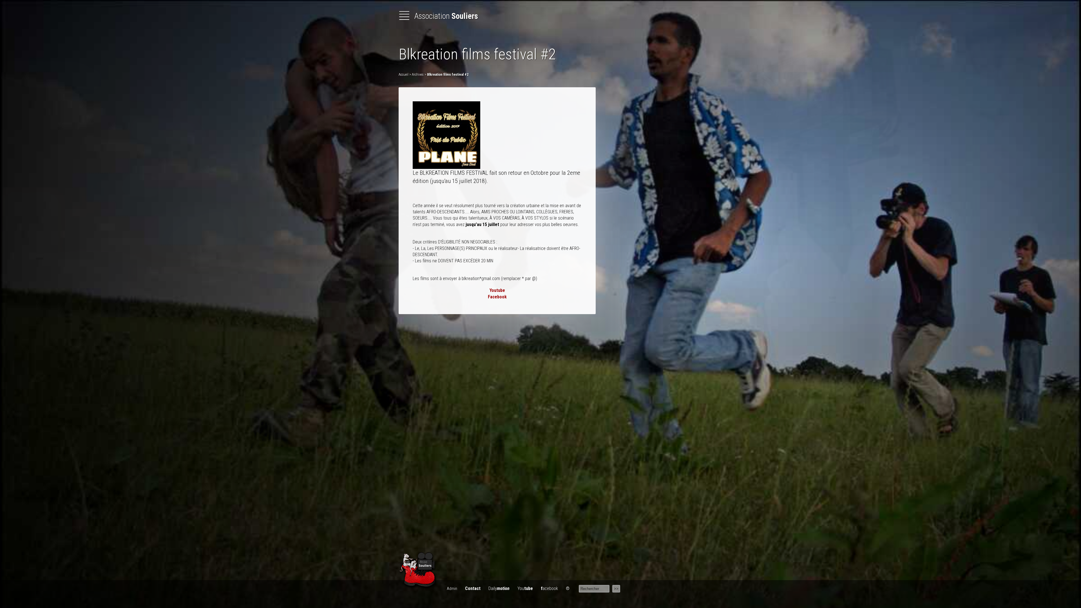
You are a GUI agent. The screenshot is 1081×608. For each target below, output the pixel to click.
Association (445, 16)
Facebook (497, 296)
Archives (418, 74)
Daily (499, 588)
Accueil (403, 74)
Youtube (497, 290)
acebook (549, 588)
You (525, 588)
